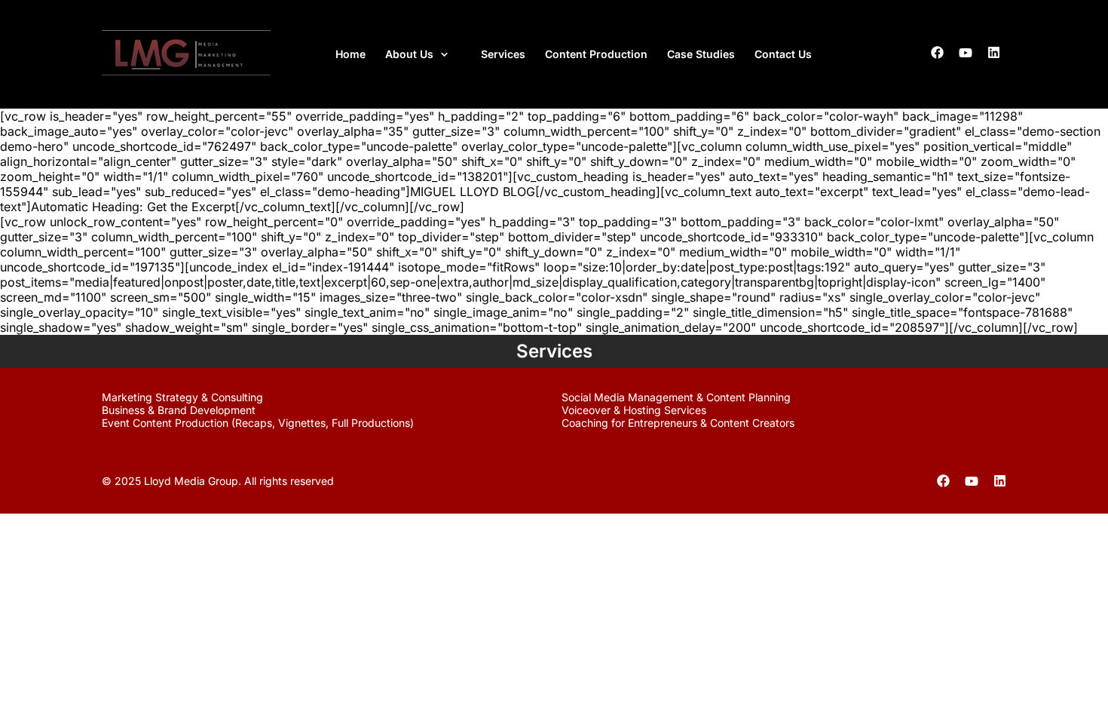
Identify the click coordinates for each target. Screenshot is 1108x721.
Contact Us (783, 54)
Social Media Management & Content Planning (676, 397)
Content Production (596, 54)
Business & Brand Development (179, 409)
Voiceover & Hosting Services (634, 409)
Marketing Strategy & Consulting (182, 397)
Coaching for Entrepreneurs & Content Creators (678, 422)
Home (350, 54)
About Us (409, 54)
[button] (423, 54)
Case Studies (701, 54)
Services (503, 54)
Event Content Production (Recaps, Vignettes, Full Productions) (258, 422)
